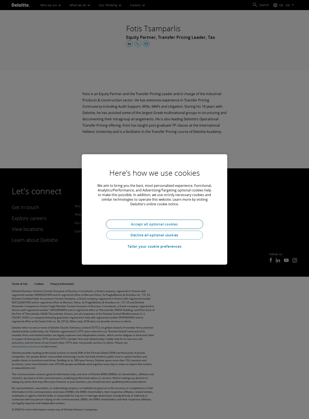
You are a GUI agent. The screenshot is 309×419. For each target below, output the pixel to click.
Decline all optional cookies (154, 235)
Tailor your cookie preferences (155, 246)
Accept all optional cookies (154, 224)
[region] (154, 209)
